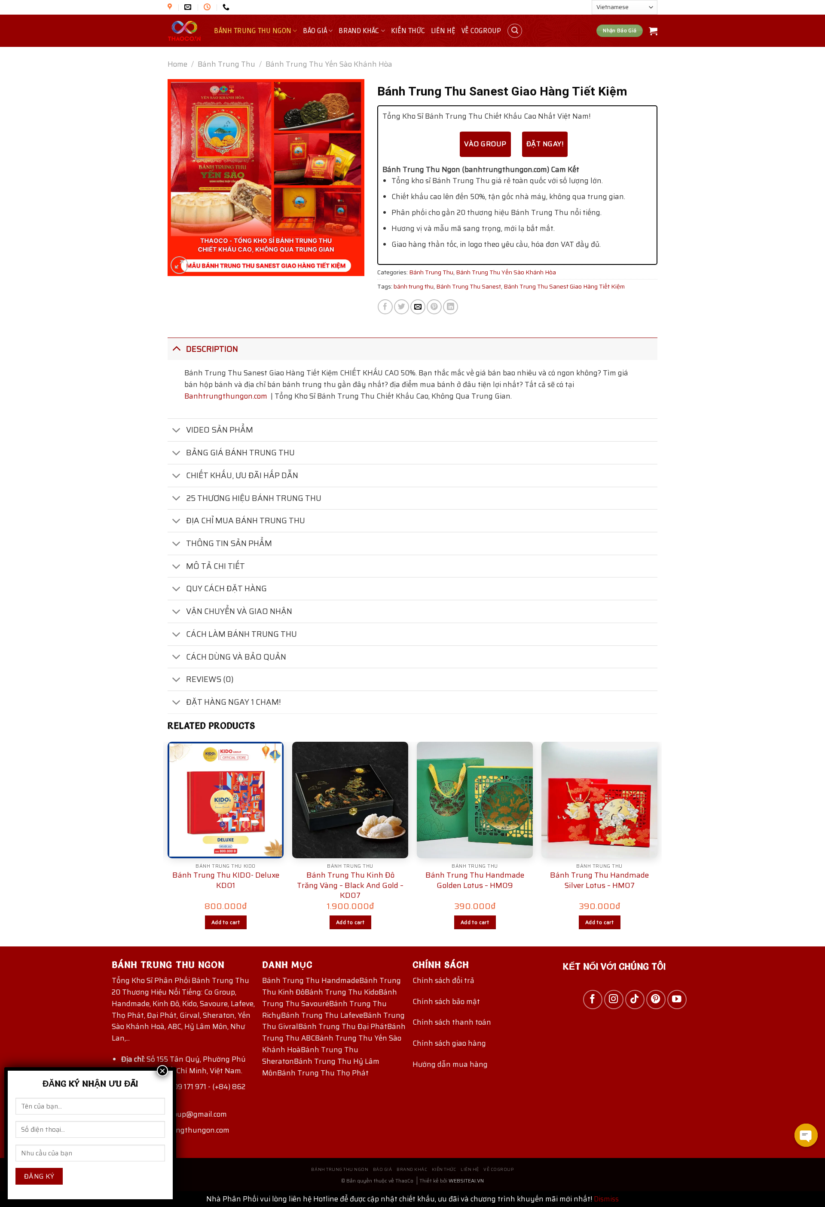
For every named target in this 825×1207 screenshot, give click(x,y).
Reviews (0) (210, 679)
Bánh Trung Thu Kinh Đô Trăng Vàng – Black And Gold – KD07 (350, 885)
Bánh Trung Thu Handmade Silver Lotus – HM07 (599, 880)
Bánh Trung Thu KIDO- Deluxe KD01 (225, 880)
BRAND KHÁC (359, 31)
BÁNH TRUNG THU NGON (252, 31)
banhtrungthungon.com (188, 1130)
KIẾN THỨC (408, 31)
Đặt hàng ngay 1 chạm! (233, 702)
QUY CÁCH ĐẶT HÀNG (226, 588)
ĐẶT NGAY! (544, 143)
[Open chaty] (806, 1135)
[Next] (657, 843)
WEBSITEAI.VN (466, 1180)
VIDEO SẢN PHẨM (219, 430)
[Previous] (168, 843)
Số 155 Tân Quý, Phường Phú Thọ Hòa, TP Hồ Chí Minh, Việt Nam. (183, 1064)
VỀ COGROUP (481, 31)
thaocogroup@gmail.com (185, 1114)
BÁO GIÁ (315, 31)
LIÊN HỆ (443, 31)
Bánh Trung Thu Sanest (468, 286)
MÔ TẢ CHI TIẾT (215, 566)
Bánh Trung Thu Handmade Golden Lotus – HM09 (474, 880)
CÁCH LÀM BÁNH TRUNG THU (241, 634)
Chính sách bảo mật (446, 1001)
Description (212, 349)
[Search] (514, 31)
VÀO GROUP (485, 143)
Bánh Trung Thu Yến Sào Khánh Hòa (329, 64)
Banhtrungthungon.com (225, 396)
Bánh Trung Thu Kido (342, 992)
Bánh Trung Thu (226, 64)
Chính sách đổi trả (443, 980)
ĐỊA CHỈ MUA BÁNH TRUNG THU (245, 520)
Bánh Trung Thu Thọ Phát (323, 1072)
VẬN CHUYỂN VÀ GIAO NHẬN (239, 611)
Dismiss (606, 1198)
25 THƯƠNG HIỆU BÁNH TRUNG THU (253, 498)
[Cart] (653, 30)
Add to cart (225, 922)
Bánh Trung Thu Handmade (310, 980)
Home (177, 64)
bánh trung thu (414, 286)
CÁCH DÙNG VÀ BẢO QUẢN (236, 657)
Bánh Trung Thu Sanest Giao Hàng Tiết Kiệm (564, 286)
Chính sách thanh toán (451, 1022)
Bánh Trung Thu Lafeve (322, 1015)
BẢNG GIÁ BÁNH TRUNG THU (240, 452)
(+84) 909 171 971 (177, 1086)
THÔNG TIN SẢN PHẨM (229, 543)
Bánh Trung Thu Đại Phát (342, 1026)
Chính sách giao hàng (449, 1043)
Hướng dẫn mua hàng (450, 1064)
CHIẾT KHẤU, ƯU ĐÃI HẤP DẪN (242, 475)
